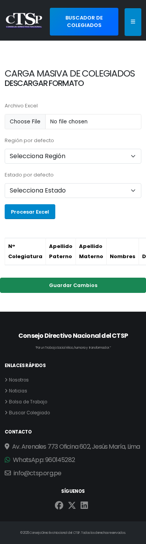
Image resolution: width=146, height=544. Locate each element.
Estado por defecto (29, 174)
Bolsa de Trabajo (28, 402)
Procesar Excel (30, 212)
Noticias (18, 391)
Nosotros (19, 380)
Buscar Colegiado (29, 413)
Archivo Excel (21, 105)
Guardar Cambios (73, 285)
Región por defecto (29, 140)
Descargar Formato (44, 83)
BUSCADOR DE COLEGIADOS (84, 21)
